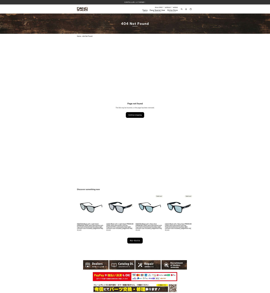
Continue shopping (135, 115)
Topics (145, 10)
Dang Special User (157, 10)
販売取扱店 (168, 7)
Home (79, 36)
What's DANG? (159, 7)
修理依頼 (175, 7)
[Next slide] (102, 208)
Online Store (172, 10)
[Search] (181, 9)
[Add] (102, 219)
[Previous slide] (80, 208)
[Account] (186, 9)
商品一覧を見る (135, 240)
